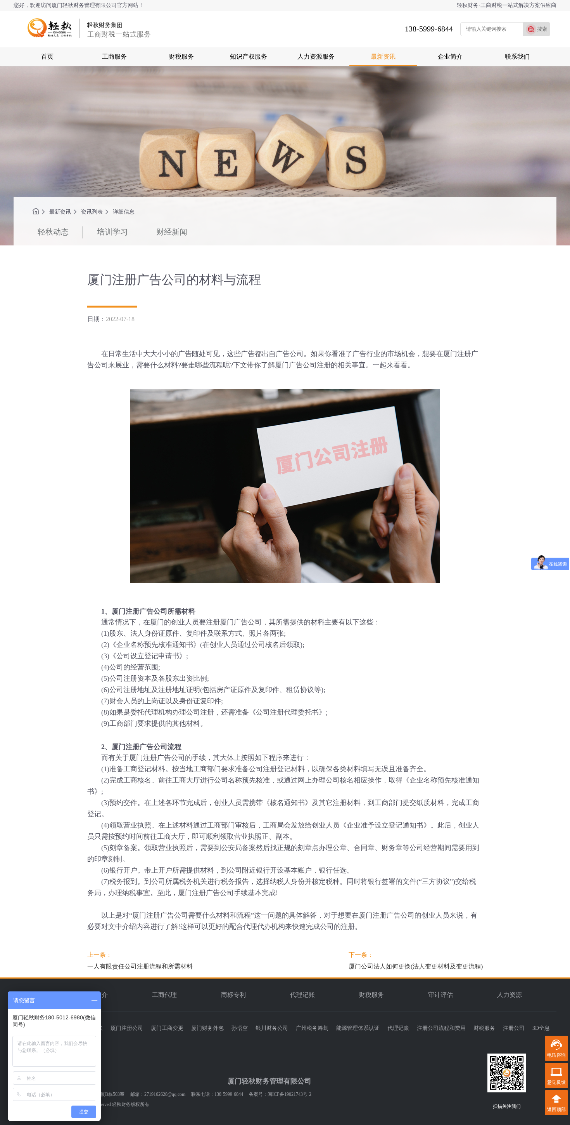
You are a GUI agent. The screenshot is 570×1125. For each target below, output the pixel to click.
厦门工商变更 (167, 1028)
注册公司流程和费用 (441, 1028)
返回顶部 (556, 1109)
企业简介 (450, 56)
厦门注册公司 (127, 1028)
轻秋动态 (53, 232)
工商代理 (164, 994)
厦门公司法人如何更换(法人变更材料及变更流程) (416, 966)
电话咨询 (556, 1055)
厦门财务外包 (207, 1028)
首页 (47, 56)
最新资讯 (383, 56)
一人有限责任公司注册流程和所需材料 (140, 966)
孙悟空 (239, 1028)
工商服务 (114, 56)
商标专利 (233, 994)
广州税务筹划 (312, 1028)
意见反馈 (556, 1082)
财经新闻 (171, 232)
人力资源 (509, 994)
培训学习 (112, 232)
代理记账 (302, 994)
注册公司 (514, 1028)
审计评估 (440, 994)
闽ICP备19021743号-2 (289, 1094)
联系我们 (517, 56)
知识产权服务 (248, 56)
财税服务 (181, 56)
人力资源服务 (316, 56)
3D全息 (541, 1028)
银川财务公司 (272, 1028)
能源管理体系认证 (358, 1028)
